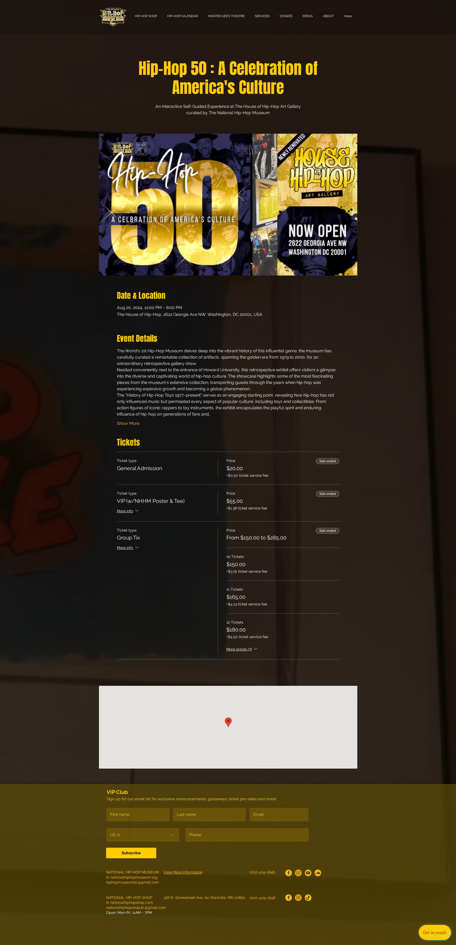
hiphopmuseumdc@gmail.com (132, 882)
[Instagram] (298, 873)
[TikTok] (308, 897)
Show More (128, 423)
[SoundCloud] (318, 873)
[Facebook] (288, 873)
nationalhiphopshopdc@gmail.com (136, 907)
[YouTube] (308, 873)
